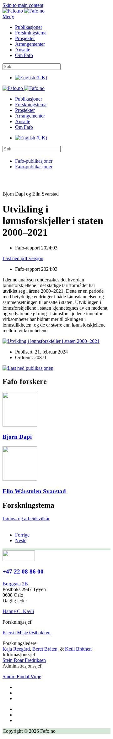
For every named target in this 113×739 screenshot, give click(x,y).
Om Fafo (24, 55)
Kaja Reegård (16, 649)
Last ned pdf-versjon (23, 258)
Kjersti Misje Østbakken (27, 632)
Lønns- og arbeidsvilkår (26, 518)
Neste (20, 540)
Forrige (22, 534)
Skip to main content (23, 5)
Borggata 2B (15, 583)
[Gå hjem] (24, 10)
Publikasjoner (28, 27)
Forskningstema (30, 32)
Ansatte (22, 49)
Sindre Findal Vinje (22, 676)
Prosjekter (25, 38)
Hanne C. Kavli (18, 611)
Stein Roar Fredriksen (24, 660)
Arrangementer (30, 44)
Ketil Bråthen (78, 649)
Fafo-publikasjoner (33, 161)
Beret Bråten (44, 649)
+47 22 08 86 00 (23, 571)
